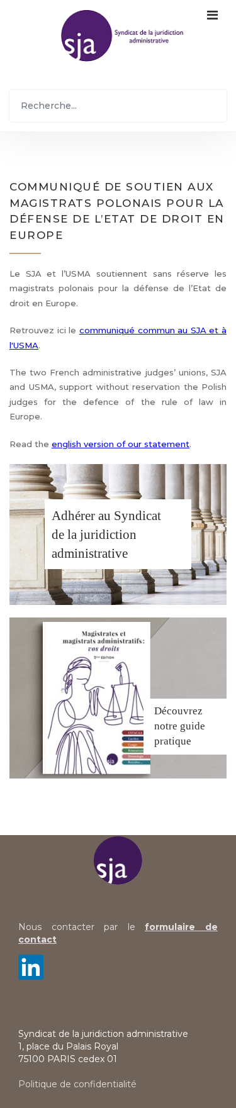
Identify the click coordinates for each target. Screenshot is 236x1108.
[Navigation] (212, 35)
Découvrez (178, 711)
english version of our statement (120, 444)
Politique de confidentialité (77, 1084)
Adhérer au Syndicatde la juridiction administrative (106, 534)
